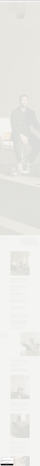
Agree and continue (7, 464)
